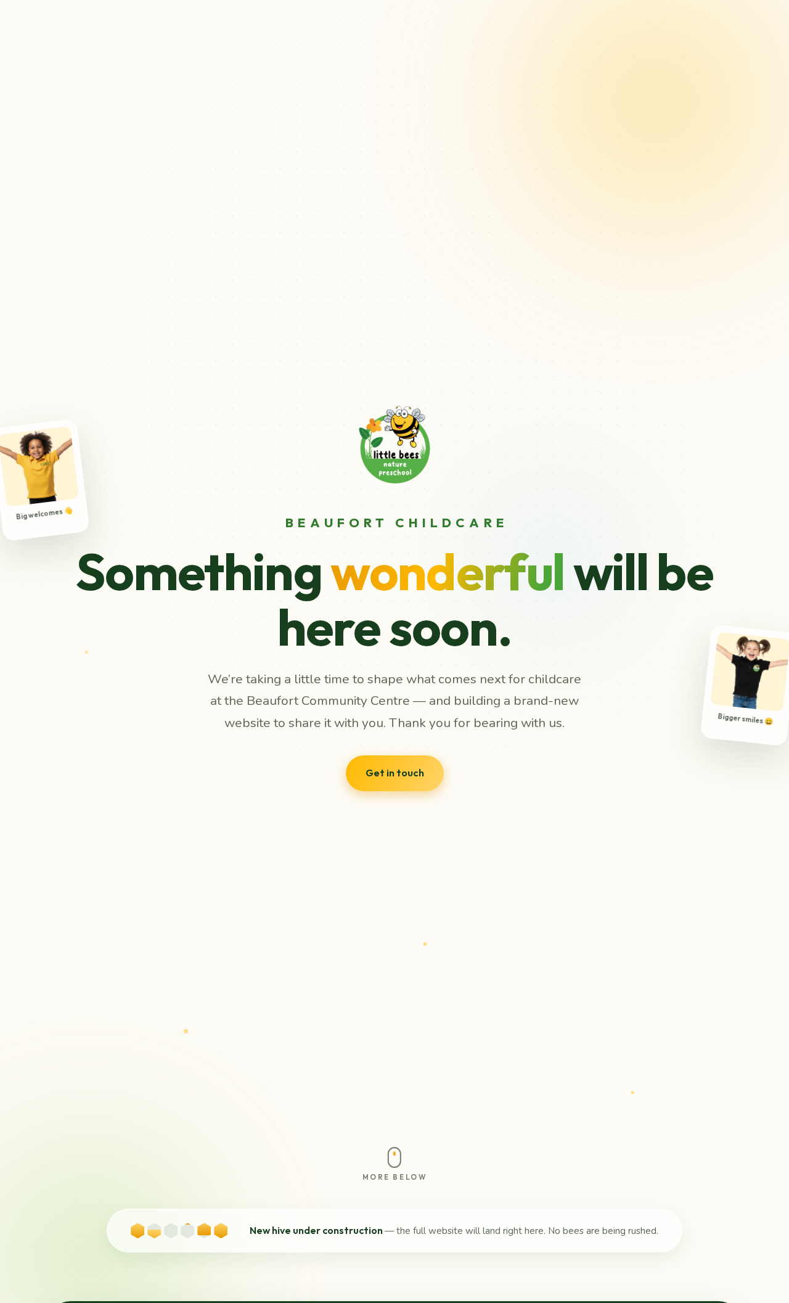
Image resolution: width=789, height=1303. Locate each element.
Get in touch (395, 773)
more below (394, 1177)
